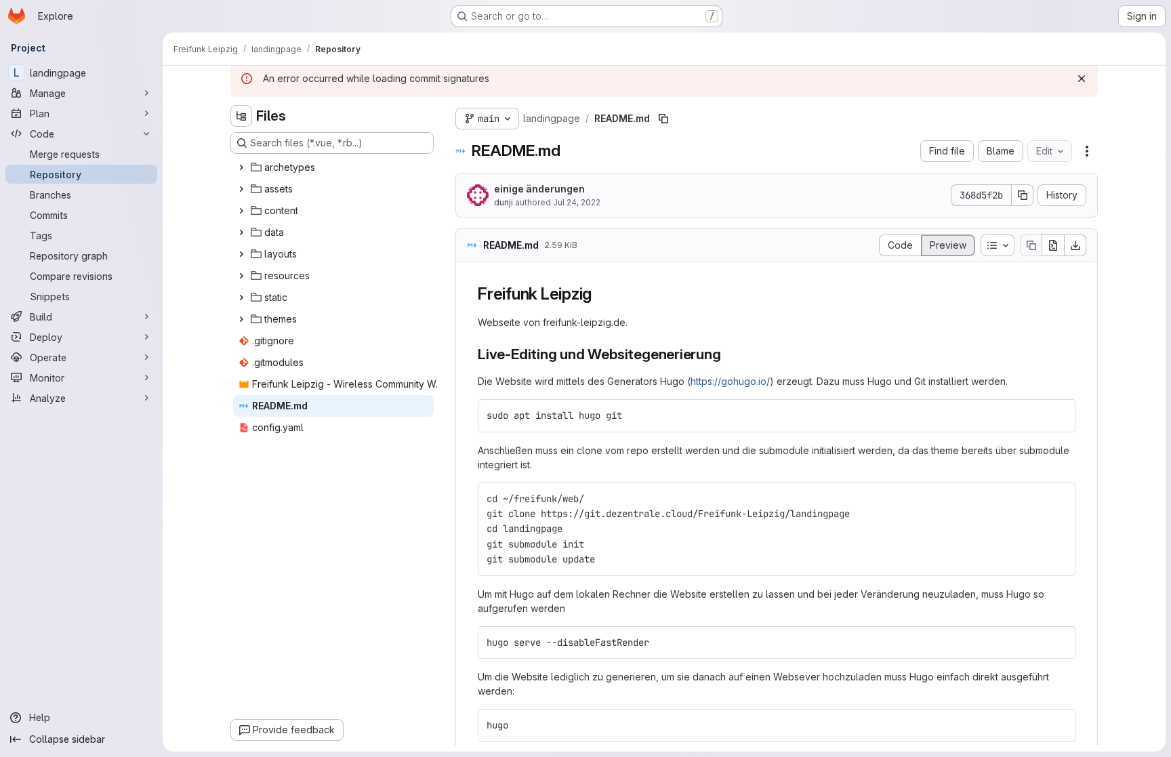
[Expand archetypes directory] (241, 167)
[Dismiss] (1081, 78)
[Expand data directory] (241, 232)
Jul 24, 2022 (576, 202)
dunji (503, 202)
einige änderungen (539, 189)
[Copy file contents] (1031, 245)
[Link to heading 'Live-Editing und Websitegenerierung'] (729, 354)
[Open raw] (1053, 245)
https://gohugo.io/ (730, 381)
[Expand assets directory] (241, 189)
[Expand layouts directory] (241, 254)
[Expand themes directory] (241, 319)
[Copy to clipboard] (1059, 415)
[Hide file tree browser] (241, 116)
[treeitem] (333, 167)
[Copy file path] (663, 118)
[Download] (1075, 245)
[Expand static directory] (241, 297)
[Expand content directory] (241, 211)
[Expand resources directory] (241, 276)
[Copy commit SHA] (1022, 195)
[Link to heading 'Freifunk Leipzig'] (600, 294)
